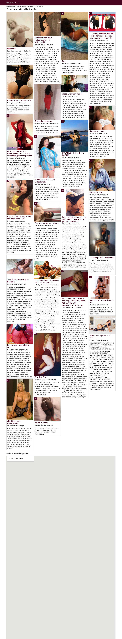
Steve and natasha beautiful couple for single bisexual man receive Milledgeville (102, 36)
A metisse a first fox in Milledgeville (45, 180)
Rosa (64, 61)
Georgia (30, 6)
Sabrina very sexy (97, 131)
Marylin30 (11, 49)
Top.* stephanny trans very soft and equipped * (47, 281)
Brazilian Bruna (41, 377)
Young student (41, 423)
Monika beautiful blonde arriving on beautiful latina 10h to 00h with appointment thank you (73, 301)
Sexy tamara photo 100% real (101, 336)
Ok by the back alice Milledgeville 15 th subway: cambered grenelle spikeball (19, 153)
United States (21, 6)
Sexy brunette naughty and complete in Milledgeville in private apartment (74, 219)
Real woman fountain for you (18, 346)
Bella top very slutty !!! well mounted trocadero (19, 217)
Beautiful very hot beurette (19, 100)
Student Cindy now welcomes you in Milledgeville (43, 40)
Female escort (10, 6)
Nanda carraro (96, 192)
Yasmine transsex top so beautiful (18, 280)
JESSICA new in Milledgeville (14, 422)
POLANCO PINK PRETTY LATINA (73, 154)
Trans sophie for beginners (102, 258)
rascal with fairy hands (72, 94)
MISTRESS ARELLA (12, 2)
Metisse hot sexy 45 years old (101, 301)
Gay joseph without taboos (47, 223)
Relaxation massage (43, 121)
